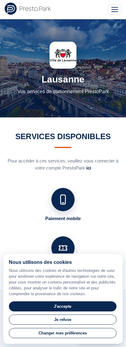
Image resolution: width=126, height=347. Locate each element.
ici (88, 167)
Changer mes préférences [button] (63, 333)
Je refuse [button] (62, 319)
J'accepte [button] (62, 306)
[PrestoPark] (28, 8)
